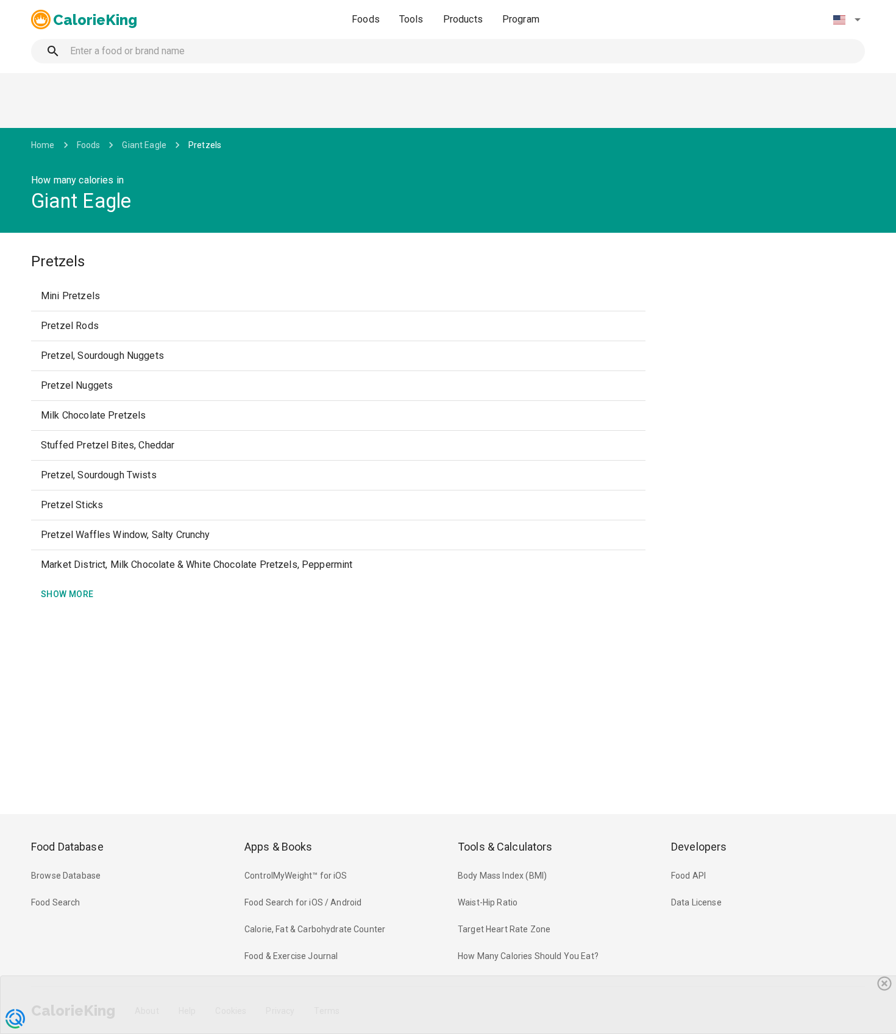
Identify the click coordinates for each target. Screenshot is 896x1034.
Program (520, 19)
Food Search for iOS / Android (302, 902)
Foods (366, 19)
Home (43, 145)
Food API (688, 875)
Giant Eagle (144, 145)
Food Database (67, 846)
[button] (846, 19)
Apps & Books (278, 846)
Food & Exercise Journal (291, 956)
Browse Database (66, 875)
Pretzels (204, 145)
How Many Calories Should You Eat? (528, 956)
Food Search (55, 902)
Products (463, 19)
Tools (411, 19)
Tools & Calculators (505, 846)
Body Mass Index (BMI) (502, 875)
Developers (699, 846)
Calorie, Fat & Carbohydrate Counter (314, 929)
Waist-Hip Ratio (487, 902)
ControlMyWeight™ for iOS (295, 875)
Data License (696, 902)
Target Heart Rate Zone (504, 929)
